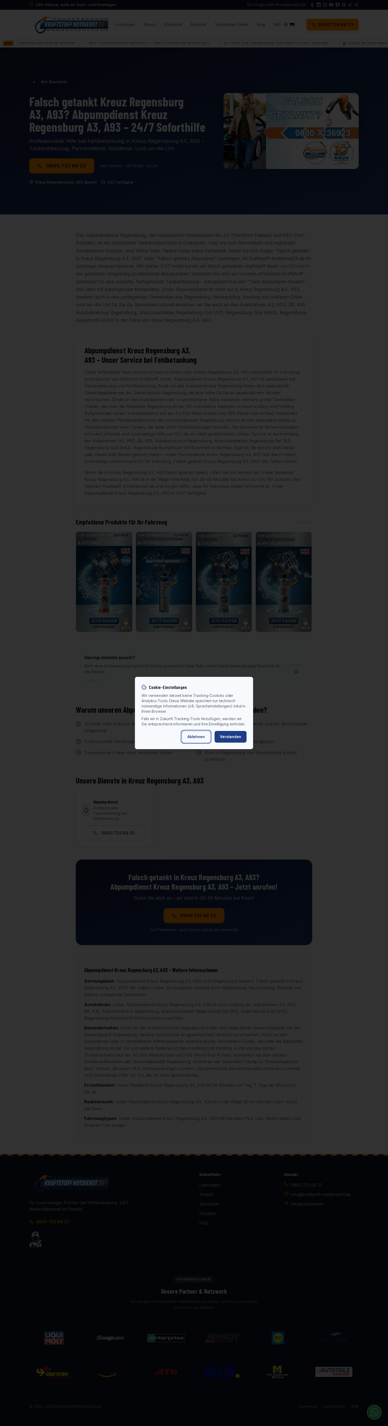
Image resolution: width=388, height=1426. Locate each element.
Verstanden (230, 736)
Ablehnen (196, 736)
